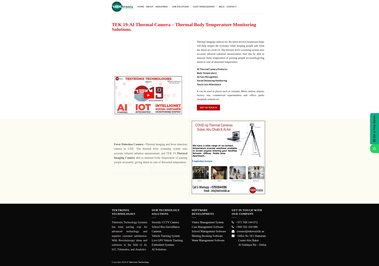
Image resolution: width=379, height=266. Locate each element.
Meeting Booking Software (207, 235)
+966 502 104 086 (246, 226)
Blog (221, 6)
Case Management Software (207, 226)
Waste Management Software (208, 240)
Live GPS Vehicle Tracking (167, 240)
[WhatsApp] (374, 148)
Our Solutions (180, 6)
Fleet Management (204, 6)
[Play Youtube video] (148, 95)
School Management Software (209, 231)
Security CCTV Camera (165, 222)
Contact (231, 6)
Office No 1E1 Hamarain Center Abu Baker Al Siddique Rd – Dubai (249, 240)
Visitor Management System (208, 222)
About (149, 6)
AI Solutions (159, 249)
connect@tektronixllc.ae (249, 231)
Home (141, 6)
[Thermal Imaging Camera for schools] (228, 157)
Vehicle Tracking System (166, 235)
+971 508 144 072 (246, 222)
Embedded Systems (163, 244)
